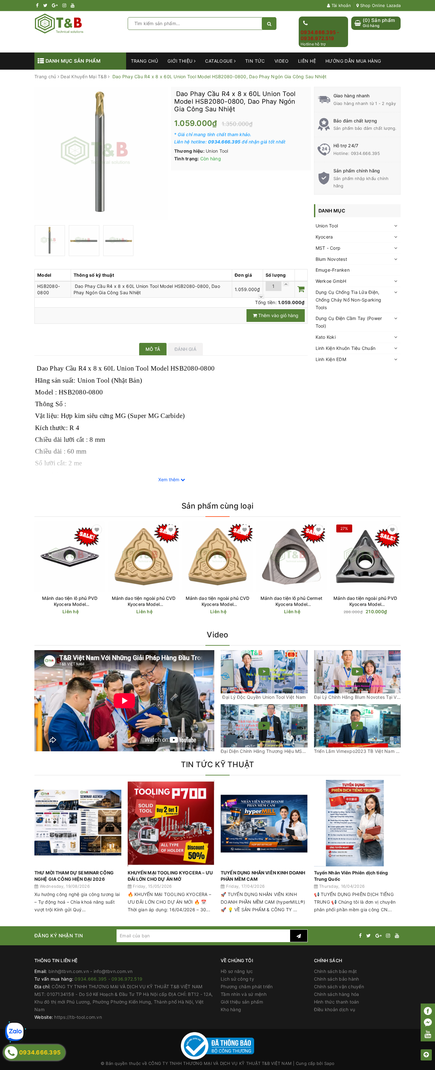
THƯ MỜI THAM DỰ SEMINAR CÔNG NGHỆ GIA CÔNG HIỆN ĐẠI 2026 (74, 876)
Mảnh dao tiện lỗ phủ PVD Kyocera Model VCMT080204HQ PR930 (69, 601)
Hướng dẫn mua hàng (353, 61)
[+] (286, 283)
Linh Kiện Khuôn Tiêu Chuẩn (346, 348)
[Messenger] (427, 1023)
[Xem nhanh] (101, 611)
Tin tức (255, 61)
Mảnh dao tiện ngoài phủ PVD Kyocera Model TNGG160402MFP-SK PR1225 (365, 601)
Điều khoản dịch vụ (334, 1009)
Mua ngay (378, 612)
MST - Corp (328, 248)
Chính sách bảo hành (336, 979)
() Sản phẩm (379, 22)
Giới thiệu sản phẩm (242, 1001)
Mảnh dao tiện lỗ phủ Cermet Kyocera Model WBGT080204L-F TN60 (291, 601)
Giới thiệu (181, 61)
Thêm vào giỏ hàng (277, 315)
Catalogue (219, 61)
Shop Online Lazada (380, 5)
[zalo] (14, 1031)
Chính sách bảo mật (335, 971)
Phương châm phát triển (247, 986)
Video (282, 61)
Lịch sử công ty (237, 979)
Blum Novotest (331, 259)
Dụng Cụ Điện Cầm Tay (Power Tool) (349, 322)
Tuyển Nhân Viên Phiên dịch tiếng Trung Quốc (351, 876)
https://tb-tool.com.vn (78, 1017)
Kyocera (324, 237)
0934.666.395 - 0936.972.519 (320, 35)
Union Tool (327, 225)
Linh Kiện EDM (331, 359)
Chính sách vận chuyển (339, 986)
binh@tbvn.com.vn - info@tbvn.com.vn (90, 971)
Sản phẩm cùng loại (217, 506)
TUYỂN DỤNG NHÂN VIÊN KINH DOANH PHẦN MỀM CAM (263, 876)
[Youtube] (427, 1034)
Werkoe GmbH (331, 281)
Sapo (329, 1063)
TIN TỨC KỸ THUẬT (217, 764)
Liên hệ (307, 61)
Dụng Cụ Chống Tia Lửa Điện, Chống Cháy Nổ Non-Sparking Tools (349, 299)
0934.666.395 (365, 153)
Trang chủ (144, 61)
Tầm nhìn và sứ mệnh (244, 994)
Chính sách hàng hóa (336, 994)
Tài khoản (340, 5)
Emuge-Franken (333, 270)
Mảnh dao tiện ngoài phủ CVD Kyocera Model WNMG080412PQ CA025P (218, 601)
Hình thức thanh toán (336, 1001)
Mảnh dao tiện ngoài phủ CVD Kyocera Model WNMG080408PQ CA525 (144, 601)
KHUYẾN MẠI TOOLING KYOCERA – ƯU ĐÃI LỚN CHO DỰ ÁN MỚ (170, 876)
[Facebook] (427, 1011)
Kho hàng (231, 1009)
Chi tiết (81, 612)
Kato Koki (326, 337)
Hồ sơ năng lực (237, 971)
